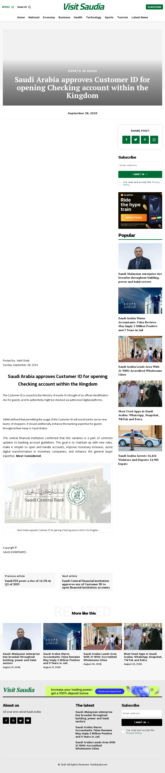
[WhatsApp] (154, 140)
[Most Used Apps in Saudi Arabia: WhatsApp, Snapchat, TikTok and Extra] (140, 394)
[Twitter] (136, 140)
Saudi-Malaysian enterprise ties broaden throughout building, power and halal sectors (140, 277)
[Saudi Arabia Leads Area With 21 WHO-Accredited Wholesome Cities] (140, 349)
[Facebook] (126, 140)
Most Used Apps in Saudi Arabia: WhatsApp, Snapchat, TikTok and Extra (138, 415)
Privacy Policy (133, 733)
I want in (138, 174)
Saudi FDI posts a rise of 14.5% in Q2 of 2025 (28, 582)
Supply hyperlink (14, 562)
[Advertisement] (82, 39)
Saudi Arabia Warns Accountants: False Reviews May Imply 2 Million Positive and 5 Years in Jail (137, 324)
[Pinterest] (145, 140)
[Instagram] (13, 720)
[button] (24, 7)
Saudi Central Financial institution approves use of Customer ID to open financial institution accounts (86, 584)
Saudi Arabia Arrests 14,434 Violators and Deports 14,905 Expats (138, 459)
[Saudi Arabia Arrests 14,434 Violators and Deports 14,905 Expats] (140, 438)
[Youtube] (28, 720)
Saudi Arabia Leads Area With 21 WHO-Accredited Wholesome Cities (140, 370)
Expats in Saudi (82, 71)
